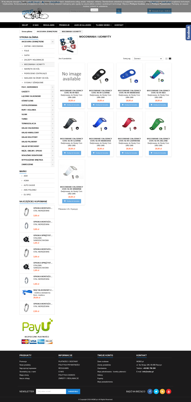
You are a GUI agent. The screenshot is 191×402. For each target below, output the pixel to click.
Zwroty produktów (104, 365)
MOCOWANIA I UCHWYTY (34, 64)
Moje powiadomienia (105, 382)
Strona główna (28, 37)
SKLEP (25, 25)
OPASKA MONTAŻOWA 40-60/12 (43, 304)
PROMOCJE (64, 25)
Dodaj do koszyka (71, 105)
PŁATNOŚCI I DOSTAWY (68, 361)
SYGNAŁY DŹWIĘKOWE (33, 83)
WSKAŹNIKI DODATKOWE (32, 155)
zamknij (94, 10)
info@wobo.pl (148, 372)
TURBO (24, 119)
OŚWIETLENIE (27, 101)
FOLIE (26, 51)
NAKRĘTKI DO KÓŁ (32, 69)
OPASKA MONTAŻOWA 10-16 (43, 276)
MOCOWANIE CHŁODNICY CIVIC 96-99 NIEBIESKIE (129, 92)
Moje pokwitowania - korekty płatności (111, 372)
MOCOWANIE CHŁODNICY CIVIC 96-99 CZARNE (100, 92)
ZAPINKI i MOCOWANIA (33, 46)
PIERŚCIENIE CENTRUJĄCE (35, 73)
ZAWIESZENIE (27, 164)
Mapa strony (24, 375)
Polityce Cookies (137, 4)
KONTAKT (119, 25)
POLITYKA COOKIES (66, 375)
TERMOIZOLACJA (29, 124)
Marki (22, 171)
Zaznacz (148, 58)
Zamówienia (101, 368)
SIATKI (27, 55)
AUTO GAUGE (29, 185)
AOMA (26, 181)
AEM (25, 176)
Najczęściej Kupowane (33, 201)
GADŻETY (26, 92)
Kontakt (141, 355)
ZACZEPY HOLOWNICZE (34, 60)
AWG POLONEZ (29, 190)
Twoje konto (105, 355)
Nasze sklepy (24, 378)
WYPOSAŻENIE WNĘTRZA (32, 160)
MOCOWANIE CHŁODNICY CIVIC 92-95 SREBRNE (71, 188)
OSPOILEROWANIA (29, 105)
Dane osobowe (102, 361)
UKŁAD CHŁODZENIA (30, 128)
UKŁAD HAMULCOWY (30, 133)
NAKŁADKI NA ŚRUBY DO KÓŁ (36, 78)
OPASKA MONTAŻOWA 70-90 (43, 222)
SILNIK (24, 114)
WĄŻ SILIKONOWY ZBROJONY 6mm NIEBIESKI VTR (43, 290)
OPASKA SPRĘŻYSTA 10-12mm (43, 235)
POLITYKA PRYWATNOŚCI (69, 365)
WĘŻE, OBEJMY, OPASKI (32, 151)
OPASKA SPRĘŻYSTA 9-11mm (43, 263)
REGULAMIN (48, 25)
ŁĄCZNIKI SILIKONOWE (31, 96)
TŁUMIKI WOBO (103, 25)
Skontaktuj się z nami (27, 372)
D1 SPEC (27, 195)
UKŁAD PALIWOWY (29, 142)
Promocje (23, 361)
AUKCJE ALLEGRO (82, 25)
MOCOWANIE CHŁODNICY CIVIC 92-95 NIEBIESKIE (100, 140)
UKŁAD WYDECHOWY (30, 146)
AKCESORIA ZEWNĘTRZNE (33, 42)
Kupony (100, 378)
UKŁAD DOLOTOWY (30, 137)
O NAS (35, 25)
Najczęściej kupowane (27, 368)
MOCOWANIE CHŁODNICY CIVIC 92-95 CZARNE (71, 140)
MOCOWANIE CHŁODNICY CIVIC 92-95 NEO (158, 92)
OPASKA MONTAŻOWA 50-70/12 (43, 249)
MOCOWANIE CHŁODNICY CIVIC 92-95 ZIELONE (158, 140)
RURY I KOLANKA (29, 110)
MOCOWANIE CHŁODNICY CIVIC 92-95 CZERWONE (129, 140)
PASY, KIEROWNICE (30, 87)
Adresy (100, 375)
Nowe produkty (25, 365)
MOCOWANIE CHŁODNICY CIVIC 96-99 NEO (71, 92)
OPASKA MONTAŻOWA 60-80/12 (43, 208)
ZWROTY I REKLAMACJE (68, 378)
